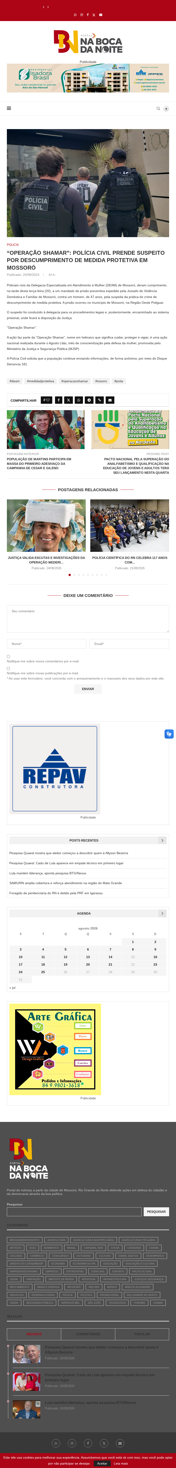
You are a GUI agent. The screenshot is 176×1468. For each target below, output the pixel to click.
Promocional (109, 1295)
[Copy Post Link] (99, 400)
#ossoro (101, 381)
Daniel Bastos (128, 1255)
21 (110, 964)
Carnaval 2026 (93, 1247)
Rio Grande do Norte (142, 1295)
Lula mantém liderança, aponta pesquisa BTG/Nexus (81, 7)
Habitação (33, 1279)
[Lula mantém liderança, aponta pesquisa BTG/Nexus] (26, 1409)
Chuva (115, 1247)
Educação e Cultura (140, 1263)
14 (110, 957)
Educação (110, 1263)
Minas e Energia (48, 1287)
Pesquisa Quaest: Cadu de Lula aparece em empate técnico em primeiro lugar (66, 863)
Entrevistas (74, 1271)
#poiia (118, 381)
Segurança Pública (39, 1302)
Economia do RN (84, 1263)
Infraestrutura (114, 1279)
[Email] (100, 14)
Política (86, 1295)
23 (155, 964)
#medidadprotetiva (40, 381)
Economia (58, 1263)
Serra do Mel (70, 1302)
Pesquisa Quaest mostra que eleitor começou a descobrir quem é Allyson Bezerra (68, 853)
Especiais (97, 1271)
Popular (142, 1334)
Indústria (88, 1279)
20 (88, 964)
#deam (15, 381)
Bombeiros (51, 1247)
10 (20, 957)
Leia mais (121, 1463)
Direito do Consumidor (26, 1263)
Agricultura (56, 1240)
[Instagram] (81, 14)
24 (20, 972)
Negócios (17, 1295)
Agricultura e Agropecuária (93, 1240)
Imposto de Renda (61, 1279)
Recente (34, 1334)
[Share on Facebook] (58, 400)
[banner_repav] (88, 65)
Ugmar (158, 1302)
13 (88, 957)
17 (20, 964)
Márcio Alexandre (137, 1287)
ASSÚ (32, 1247)
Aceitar (102, 1463)
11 (43, 957)
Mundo (112, 1287)
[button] (43, 7)
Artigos (15, 1247)
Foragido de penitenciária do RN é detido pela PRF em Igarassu (56, 893)
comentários (88, 1334)
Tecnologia (117, 1302)
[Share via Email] (110, 400)
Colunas (16, 1255)
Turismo (139, 1302)
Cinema (154, 1247)
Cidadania (134, 1247)
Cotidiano (84, 1255)
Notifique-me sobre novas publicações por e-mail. (43, 673)
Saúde (14, 1302)
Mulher (94, 1287)
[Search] (158, 108)
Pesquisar (14, 1204)
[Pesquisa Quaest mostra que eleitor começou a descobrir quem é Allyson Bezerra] (26, 1354)
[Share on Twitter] (68, 400)
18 (43, 964)
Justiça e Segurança (148, 1279)
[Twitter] (93, 15)
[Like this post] (48, 400)
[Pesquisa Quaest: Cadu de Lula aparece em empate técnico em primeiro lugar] (26, 1382)
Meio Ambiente (19, 1287)
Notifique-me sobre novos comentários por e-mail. (43, 661)
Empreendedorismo (24, 1271)
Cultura (104, 1255)
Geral (14, 1279)
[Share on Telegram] (89, 400)
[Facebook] (87, 14)
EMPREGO (52, 1271)
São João (94, 1302)
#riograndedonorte (24, 1240)
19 (65, 964)
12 (65, 957)
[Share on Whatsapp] (79, 400)
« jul (12, 987)
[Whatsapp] (75, 14)
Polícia (67, 1295)
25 (43, 972)
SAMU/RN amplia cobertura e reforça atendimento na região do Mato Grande (65, 883)
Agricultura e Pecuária (138, 1240)
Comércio (37, 1255)
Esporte (118, 1271)
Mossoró (74, 1287)
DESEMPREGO (155, 1255)
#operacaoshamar (74, 381)
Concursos (60, 1255)
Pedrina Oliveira (43, 1295)
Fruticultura (141, 1271)
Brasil (71, 1247)
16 (155, 957)
